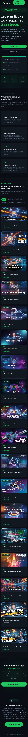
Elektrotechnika (19, 199)
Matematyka (12, 202)
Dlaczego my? (14, 51)
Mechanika (10, 199)
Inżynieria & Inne (21, 202)
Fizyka (3, 199)
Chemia (4, 202)
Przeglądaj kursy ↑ (14, 684)
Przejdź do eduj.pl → (14, 724)
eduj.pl (16, 734)
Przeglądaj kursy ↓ (17, 2)
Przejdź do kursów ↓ (14, 46)
